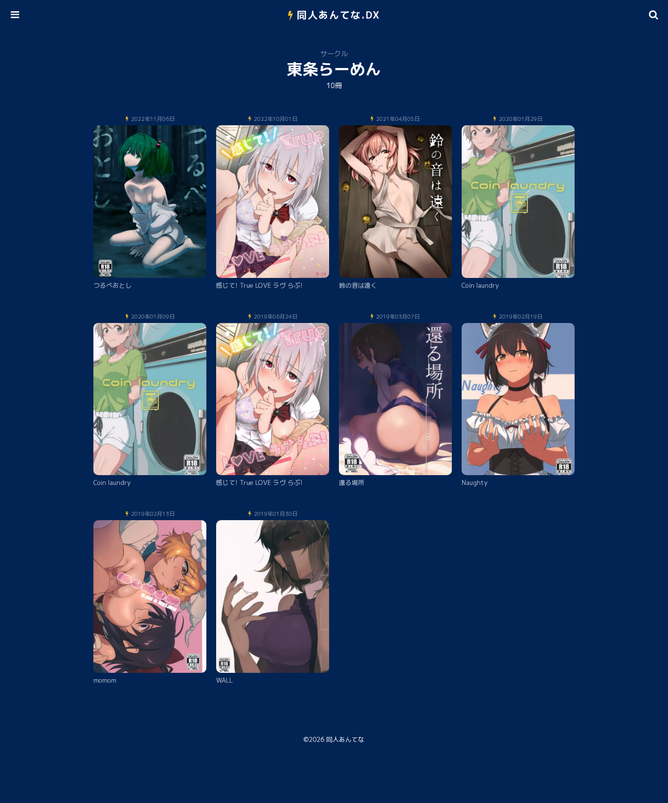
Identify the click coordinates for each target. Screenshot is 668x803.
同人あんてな (345, 739)
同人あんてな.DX (338, 15)
